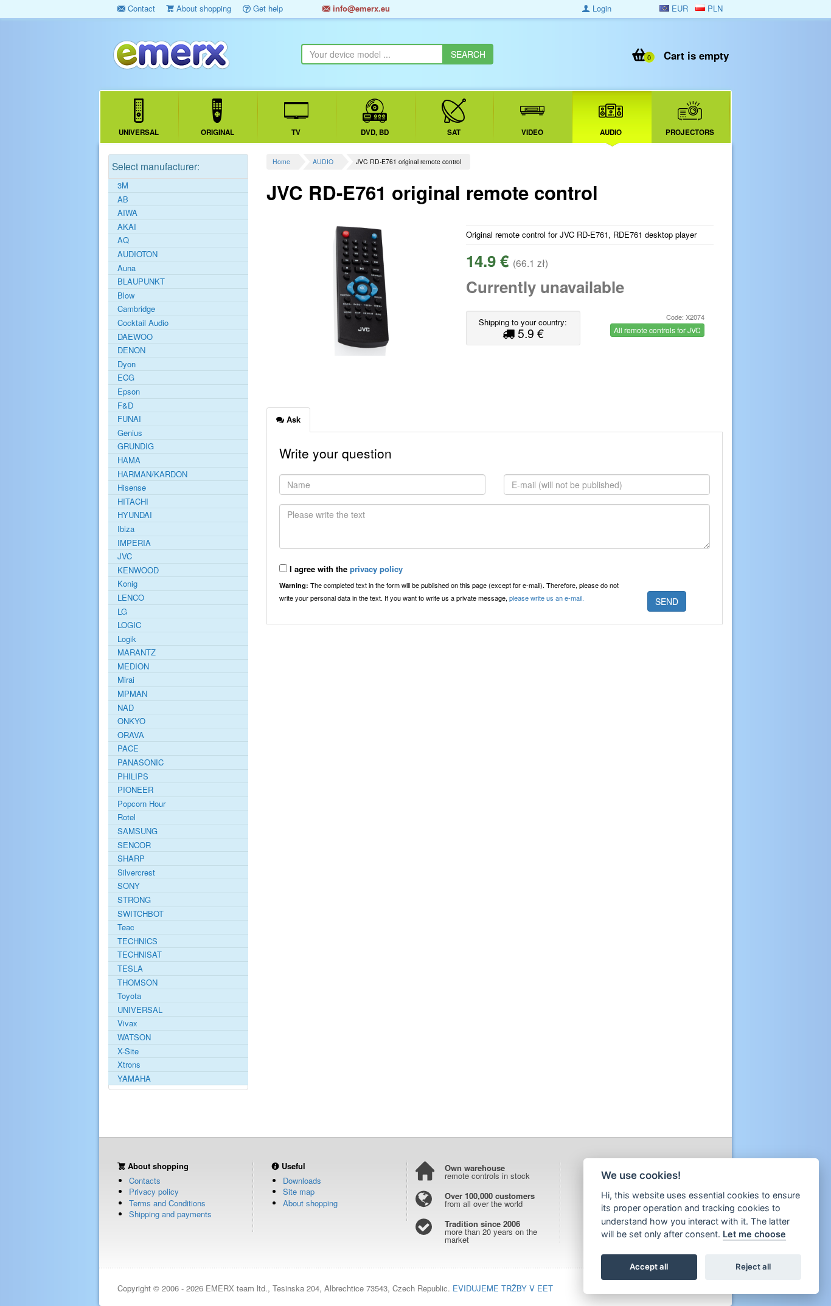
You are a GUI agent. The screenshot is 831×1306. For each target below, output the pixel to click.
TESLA (130, 968)
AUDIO (323, 161)
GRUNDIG (135, 446)
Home (281, 161)
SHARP (131, 858)
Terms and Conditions (167, 1203)
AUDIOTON (137, 254)
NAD (125, 708)
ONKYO (131, 721)
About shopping (202, 8)
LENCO (130, 598)
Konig (127, 584)
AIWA (127, 213)
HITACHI (132, 501)
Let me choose (754, 1234)
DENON (131, 350)
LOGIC (129, 625)
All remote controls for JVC (657, 330)
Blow (125, 295)
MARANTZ (136, 652)
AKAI (126, 227)
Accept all (649, 1267)
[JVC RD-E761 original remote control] (362, 289)
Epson (128, 391)
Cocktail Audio (143, 323)
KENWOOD (138, 570)
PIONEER (135, 790)
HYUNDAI (134, 515)
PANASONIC (140, 762)
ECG (125, 377)
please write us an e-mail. (546, 598)
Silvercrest (136, 872)
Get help (267, 8)
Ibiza (125, 529)
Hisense (131, 487)
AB (122, 199)
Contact (140, 8)
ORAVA (130, 735)
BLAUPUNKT (141, 281)
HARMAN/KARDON (152, 474)
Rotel (126, 817)
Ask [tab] (292, 419)
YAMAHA (134, 1078)
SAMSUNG (137, 831)
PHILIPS (132, 776)
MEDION (133, 666)
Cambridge (136, 309)
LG (122, 612)
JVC (124, 556)
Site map (299, 1191)
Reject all (753, 1267)
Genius (129, 433)
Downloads (302, 1180)
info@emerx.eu (360, 8)
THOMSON (137, 982)
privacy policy (376, 569)
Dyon (126, 364)
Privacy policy (154, 1191)
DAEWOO (135, 337)
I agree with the (345, 569)
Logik (126, 639)
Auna (126, 268)
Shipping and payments (170, 1214)
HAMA (129, 460)
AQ (123, 240)
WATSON (134, 1037)
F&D (125, 405)
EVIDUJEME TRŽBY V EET (503, 1288)
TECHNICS (137, 941)
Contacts (145, 1180)
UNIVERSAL (139, 1010)
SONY (128, 886)
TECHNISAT (139, 954)
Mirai (125, 680)
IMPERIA (134, 543)
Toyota (129, 996)
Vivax (127, 1023)
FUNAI (129, 419)
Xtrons (129, 1064)
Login (600, 8)
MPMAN (132, 694)
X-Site (128, 1051)
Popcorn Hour (141, 804)
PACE (128, 748)
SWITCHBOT (140, 914)
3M (122, 185)
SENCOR (134, 845)
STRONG (134, 900)
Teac (125, 927)
